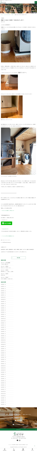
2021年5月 (2, 404)
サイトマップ (18, 429)
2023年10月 (3, 344)
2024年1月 (2, 337)
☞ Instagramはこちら (4, 228)
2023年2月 (2, 361)
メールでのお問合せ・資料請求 (19, 424)
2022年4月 (2, 382)
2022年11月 (3, 367)
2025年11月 (3, 297)
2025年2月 (2, 314)
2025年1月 (2, 316)
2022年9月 (2, 372)
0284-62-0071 (19, 417)
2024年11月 (3, 320)
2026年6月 (2, 288)
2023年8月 (2, 348)
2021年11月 (3, 393)
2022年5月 (2, 380)
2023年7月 (2, 350)
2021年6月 (2, 402)
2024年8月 (2, 322)
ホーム (2, 14)
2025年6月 (2, 305)
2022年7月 (2, 376)
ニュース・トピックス (7, 14)
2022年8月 (2, 374)
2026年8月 (2, 284)
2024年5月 (2, 329)
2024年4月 (2, 331)
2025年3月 (2, 312)
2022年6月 (2, 378)
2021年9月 (2, 397)
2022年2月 (2, 387)
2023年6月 (2, 352)
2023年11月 (3, 342)
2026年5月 (2, 290)
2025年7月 (2, 303)
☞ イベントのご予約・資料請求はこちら (7, 236)
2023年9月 (2, 346)
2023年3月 (2, 359)
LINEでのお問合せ (19, 420)
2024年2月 (2, 335)
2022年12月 (3, 365)
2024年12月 (3, 318)
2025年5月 (2, 307)
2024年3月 (2, 333)
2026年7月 (2, 286)
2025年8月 (2, 301)
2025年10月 (3, 299)
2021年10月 (3, 395)
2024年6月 (2, 327)
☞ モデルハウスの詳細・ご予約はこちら (7, 210)
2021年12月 (3, 391)
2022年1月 (2, 389)
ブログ (12, 14)
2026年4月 (2, 292)
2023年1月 (2, 363)
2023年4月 (2, 357)
